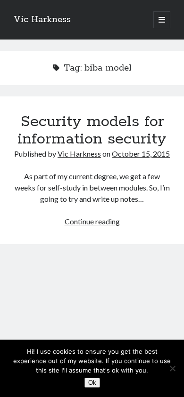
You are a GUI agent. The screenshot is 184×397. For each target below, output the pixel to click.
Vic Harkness (42, 19)
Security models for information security (92, 130)
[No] (172, 368)
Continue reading (92, 221)
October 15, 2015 (141, 153)
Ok (92, 382)
